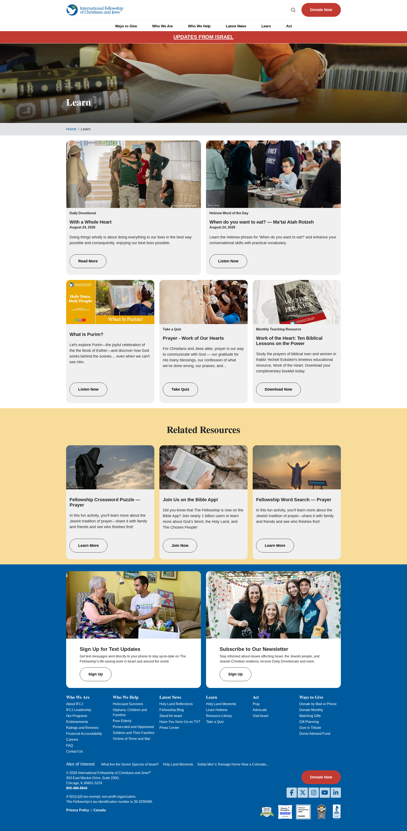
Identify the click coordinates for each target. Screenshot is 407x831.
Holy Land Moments (221, 704)
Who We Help (199, 26)
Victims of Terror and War (131, 739)
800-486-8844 (76, 788)
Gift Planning (309, 722)
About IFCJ (74, 704)
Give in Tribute (310, 727)
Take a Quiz (215, 722)
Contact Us (74, 751)
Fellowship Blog (171, 710)
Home (71, 129)
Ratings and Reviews (82, 727)
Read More (88, 261)
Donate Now (321, 10)
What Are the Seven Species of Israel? (130, 764)
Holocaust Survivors (128, 704)
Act (289, 26)
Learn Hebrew (216, 710)
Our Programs (76, 716)
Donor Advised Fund (314, 733)
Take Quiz (180, 389)
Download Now (278, 389)
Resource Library (219, 716)
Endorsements (77, 722)
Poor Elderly (122, 721)
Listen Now (228, 261)
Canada (99, 810)
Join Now (179, 545)
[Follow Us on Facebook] (292, 793)
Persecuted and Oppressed (133, 727)
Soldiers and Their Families (133, 733)
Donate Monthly (311, 710)
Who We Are (162, 26)
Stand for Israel (170, 716)
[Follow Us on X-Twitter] (303, 793)
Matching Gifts (310, 716)
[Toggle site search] (293, 10)
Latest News (236, 26)
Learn (266, 26)
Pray (256, 704)
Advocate (260, 710)
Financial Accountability (84, 733)
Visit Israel (260, 716)
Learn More (88, 545)
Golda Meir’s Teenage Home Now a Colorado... (233, 764)
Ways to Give (126, 26)
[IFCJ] (94, 10)
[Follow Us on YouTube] (325, 793)
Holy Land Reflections (176, 704)
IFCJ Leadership (78, 710)
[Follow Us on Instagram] (314, 793)
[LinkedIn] (336, 793)
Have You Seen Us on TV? (179, 722)
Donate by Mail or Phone (318, 704)
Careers (72, 739)
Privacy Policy (77, 810)
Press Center (169, 727)
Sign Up (95, 674)
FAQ (69, 745)
